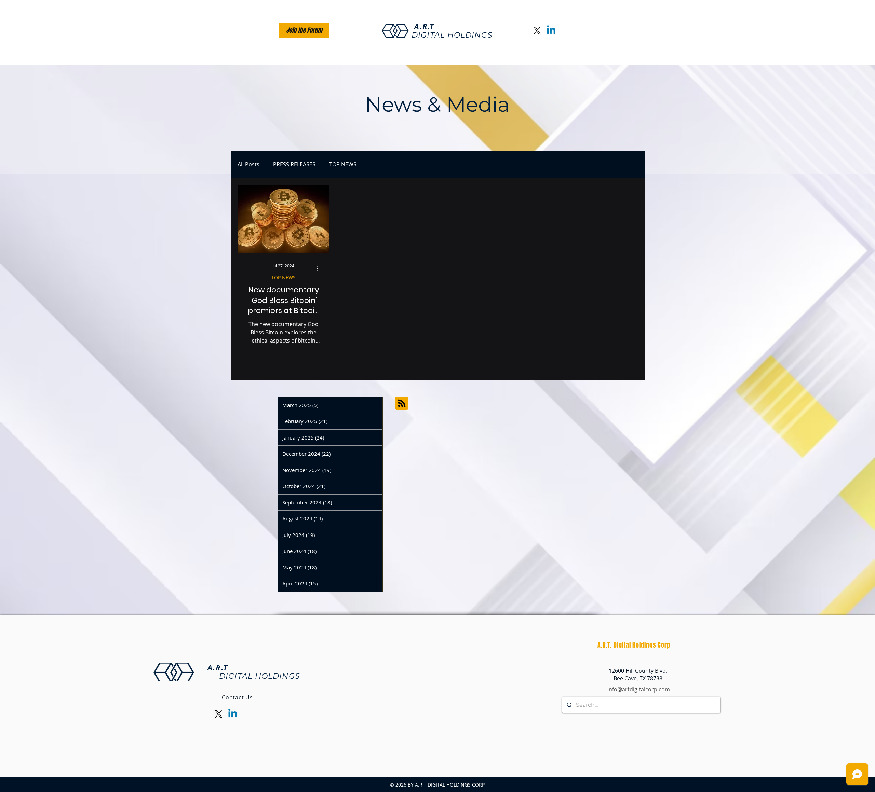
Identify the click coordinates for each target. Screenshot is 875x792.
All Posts (248, 164)
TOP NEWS (342, 164)
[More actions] (320, 269)
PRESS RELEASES (294, 164)
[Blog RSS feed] (401, 404)
